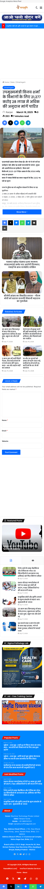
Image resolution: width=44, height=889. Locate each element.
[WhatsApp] (22, 122)
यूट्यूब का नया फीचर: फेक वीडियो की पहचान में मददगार (20, 547)
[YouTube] (20, 854)
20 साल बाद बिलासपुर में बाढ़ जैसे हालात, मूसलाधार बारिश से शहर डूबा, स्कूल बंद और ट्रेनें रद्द (11, 334)
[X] (10, 122)
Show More (21, 212)
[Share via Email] (34, 222)
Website (5, 441)
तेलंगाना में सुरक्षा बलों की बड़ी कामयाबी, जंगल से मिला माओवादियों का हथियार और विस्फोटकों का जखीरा (32, 334)
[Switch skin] (36, 8)
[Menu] (41, 8)
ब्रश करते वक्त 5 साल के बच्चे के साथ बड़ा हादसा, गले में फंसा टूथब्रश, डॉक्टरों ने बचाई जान (29, 627)
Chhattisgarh (21, 82)
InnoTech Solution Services (30, 868)
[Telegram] (28, 122)
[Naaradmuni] (22, 7)
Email (5, 431)
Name (5, 420)
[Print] (4, 228)
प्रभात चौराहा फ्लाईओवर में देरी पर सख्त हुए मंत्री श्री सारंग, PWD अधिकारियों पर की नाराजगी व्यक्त (28, 586)
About (25, 872)
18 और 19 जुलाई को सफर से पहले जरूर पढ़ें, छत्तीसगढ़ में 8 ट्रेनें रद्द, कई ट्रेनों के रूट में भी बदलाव (32, 363)
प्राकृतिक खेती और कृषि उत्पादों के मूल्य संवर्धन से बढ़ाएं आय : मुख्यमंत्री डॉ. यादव (29, 599)
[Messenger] (16, 122)
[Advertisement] (22, 53)
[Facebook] (4, 122)
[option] (22, 538)
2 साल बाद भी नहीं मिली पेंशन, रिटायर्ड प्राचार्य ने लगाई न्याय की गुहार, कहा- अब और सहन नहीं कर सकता (11, 363)
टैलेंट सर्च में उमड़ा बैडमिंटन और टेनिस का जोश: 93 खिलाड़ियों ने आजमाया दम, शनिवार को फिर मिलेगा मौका (29, 572)
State (12, 82)
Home (6, 82)
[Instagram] (29, 854)
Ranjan (9, 112)
